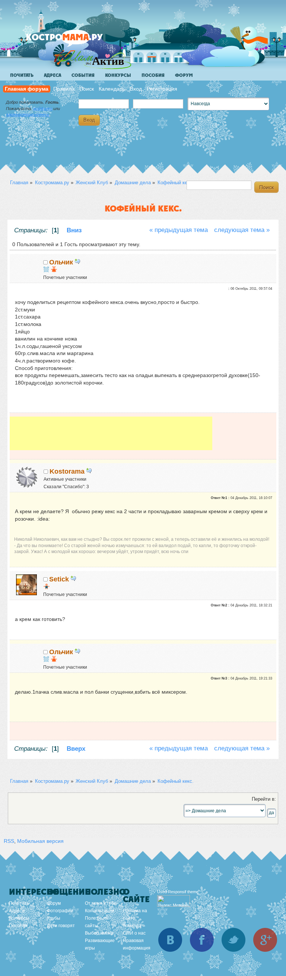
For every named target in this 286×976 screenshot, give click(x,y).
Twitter (233, 940)
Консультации (99, 910)
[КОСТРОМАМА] (77, 41)
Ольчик (61, 262)
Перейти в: (264, 799)
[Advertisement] (111, 433)
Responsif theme (183, 891)
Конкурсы (118, 75)
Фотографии (60, 910)
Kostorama (67, 471)
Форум (184, 75)
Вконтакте (170, 940)
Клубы (53, 918)
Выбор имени (99, 933)
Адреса (52, 75)
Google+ (265, 940)
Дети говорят (61, 925)
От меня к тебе (101, 903)
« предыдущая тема (178, 229)
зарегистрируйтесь (28, 114)
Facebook (202, 940)
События (83, 75)
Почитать (22, 75)
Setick (59, 579)
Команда (132, 925)
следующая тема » (242, 229)
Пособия (153, 75)
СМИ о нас (134, 933)
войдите (42, 109)
